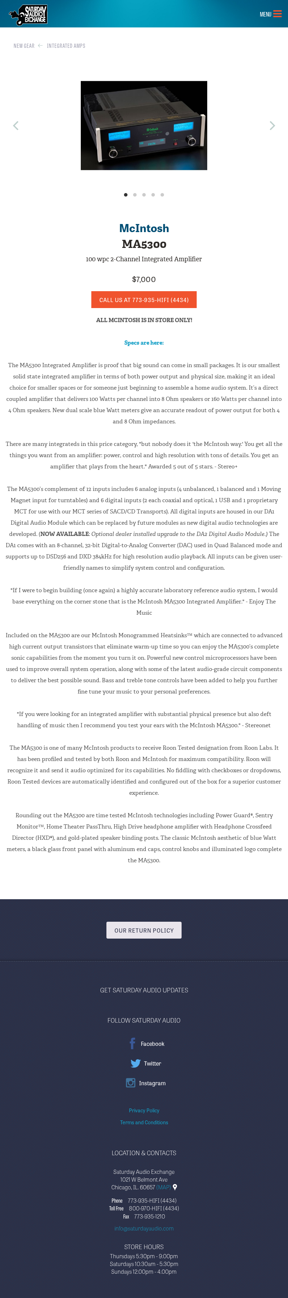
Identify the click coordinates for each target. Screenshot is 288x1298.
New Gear (24, 45)
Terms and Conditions (144, 1122)
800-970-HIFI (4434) (154, 1208)
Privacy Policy (144, 1110)
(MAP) (164, 1187)
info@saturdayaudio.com (144, 1228)
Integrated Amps (66, 45)
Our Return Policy (144, 930)
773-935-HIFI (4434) (152, 1200)
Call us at (144, 299)
